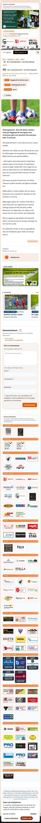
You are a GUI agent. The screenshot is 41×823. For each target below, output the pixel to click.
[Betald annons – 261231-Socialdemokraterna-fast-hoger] (20, 676)
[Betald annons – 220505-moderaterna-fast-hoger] (20, 662)
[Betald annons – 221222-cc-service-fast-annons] (32, 619)
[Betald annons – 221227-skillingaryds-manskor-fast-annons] (8, 729)
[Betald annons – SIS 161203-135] (8, 708)
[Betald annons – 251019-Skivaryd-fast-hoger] (20, 746)
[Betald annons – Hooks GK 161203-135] (20, 691)
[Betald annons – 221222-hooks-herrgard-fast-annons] (8, 467)
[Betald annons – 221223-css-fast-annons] (20, 488)
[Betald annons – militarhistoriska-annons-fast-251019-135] (8, 737)
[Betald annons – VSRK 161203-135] (8, 700)
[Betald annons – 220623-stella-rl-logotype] (20, 569)
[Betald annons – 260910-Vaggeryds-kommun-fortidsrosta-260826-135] (20, 445)
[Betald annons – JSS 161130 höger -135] (32, 631)
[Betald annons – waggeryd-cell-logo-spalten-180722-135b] (20, 648)
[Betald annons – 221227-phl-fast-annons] (32, 479)
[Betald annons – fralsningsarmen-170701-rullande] (20, 590)
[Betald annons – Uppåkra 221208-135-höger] (8, 640)
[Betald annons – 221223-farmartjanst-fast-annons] (32, 506)
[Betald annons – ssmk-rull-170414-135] (8, 691)
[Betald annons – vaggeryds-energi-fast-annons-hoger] (8, 776)
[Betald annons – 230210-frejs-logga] (20, 547)
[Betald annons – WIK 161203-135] (20, 708)
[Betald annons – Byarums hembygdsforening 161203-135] (20, 764)
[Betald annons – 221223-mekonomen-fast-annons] (8, 619)
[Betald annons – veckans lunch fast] (20, 458)
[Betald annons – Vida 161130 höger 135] (8, 648)
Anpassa (33, 814)
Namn (6, 371)
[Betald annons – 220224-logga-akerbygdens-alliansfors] (32, 581)
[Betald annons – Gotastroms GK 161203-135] (8, 717)
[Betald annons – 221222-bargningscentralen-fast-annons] (20, 619)
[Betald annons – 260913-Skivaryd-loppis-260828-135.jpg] (20, 432)
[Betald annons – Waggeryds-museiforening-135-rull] (32, 755)
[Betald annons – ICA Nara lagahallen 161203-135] (32, 458)
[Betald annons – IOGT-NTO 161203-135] (8, 755)
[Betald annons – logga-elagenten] (32, 526)
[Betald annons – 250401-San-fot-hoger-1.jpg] (8, 514)
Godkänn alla (26, 818)
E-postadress (9, 379)
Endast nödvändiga (11, 818)
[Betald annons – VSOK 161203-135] (32, 691)
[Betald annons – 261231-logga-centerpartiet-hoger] (32, 663)
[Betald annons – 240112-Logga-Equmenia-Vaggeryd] (8, 590)
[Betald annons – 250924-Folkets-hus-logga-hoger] (8, 547)
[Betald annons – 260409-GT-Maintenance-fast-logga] (8, 41)
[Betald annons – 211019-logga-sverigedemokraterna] (8, 675)
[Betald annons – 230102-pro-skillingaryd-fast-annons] (8, 746)
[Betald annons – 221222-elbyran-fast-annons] (20, 506)
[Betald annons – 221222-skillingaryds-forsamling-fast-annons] (32, 598)
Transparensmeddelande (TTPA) (11, 36)
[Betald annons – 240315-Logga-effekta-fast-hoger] (32, 488)
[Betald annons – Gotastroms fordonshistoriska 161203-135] (32, 737)
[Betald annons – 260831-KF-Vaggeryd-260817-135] (8, 445)
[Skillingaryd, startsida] (20, 52)
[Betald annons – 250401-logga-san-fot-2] (32, 496)
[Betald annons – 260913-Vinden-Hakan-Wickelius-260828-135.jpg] (8, 432)
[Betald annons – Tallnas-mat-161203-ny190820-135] (8, 458)
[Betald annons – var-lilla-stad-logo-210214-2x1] (33, 41)
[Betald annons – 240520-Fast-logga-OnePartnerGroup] (8, 561)
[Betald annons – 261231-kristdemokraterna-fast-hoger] (8, 662)
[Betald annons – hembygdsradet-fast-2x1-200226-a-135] (20, 737)
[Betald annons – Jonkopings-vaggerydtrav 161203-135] (20, 700)
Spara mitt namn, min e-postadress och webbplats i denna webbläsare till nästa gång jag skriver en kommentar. (19, 398)
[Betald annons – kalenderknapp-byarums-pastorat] (8, 607)
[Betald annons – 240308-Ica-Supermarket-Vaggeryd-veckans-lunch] (20, 467)
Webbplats (7, 387)
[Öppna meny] (37, 52)
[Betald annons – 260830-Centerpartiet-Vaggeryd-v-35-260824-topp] (20, 19)
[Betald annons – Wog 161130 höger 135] (20, 631)
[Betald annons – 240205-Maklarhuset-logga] (8, 569)
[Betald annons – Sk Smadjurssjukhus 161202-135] (20, 514)
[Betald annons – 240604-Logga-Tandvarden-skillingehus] (20, 479)
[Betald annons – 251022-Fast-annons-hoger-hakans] (8, 506)
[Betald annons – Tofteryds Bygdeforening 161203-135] (8, 764)
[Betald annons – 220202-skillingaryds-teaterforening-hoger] (32, 746)
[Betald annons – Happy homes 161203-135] (20, 535)
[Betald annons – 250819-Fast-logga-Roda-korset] (8, 526)
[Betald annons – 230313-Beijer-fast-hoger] (20, 526)
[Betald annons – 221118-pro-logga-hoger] (20, 755)
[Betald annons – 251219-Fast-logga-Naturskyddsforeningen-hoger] (32, 729)
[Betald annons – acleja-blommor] (8, 535)
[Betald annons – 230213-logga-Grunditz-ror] (8, 488)
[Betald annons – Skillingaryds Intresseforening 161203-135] (20, 729)
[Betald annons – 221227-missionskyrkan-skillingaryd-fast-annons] (32, 590)
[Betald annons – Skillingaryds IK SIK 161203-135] (32, 700)
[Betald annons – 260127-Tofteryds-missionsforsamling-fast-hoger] (8, 581)
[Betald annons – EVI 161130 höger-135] (8, 631)
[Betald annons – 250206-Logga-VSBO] (32, 561)
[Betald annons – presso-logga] (20, 640)
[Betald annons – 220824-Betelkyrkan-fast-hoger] (20, 598)
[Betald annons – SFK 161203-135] (32, 708)
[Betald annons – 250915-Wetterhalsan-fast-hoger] (8, 496)
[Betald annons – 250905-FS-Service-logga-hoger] (20, 41)
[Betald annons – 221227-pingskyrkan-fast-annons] (8, 598)
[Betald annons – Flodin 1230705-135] (20, 561)
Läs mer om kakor (9, 814)
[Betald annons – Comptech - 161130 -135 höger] (32, 648)
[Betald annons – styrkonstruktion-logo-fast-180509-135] (32, 640)
